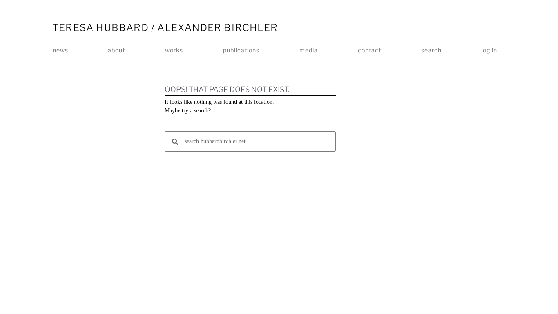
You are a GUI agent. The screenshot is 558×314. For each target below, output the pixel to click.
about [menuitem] (116, 50)
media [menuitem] (308, 50)
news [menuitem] (60, 50)
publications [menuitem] (241, 50)
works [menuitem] (174, 50)
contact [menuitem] (369, 50)
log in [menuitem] (489, 50)
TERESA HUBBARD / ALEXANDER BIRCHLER (165, 28)
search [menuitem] (431, 50)
